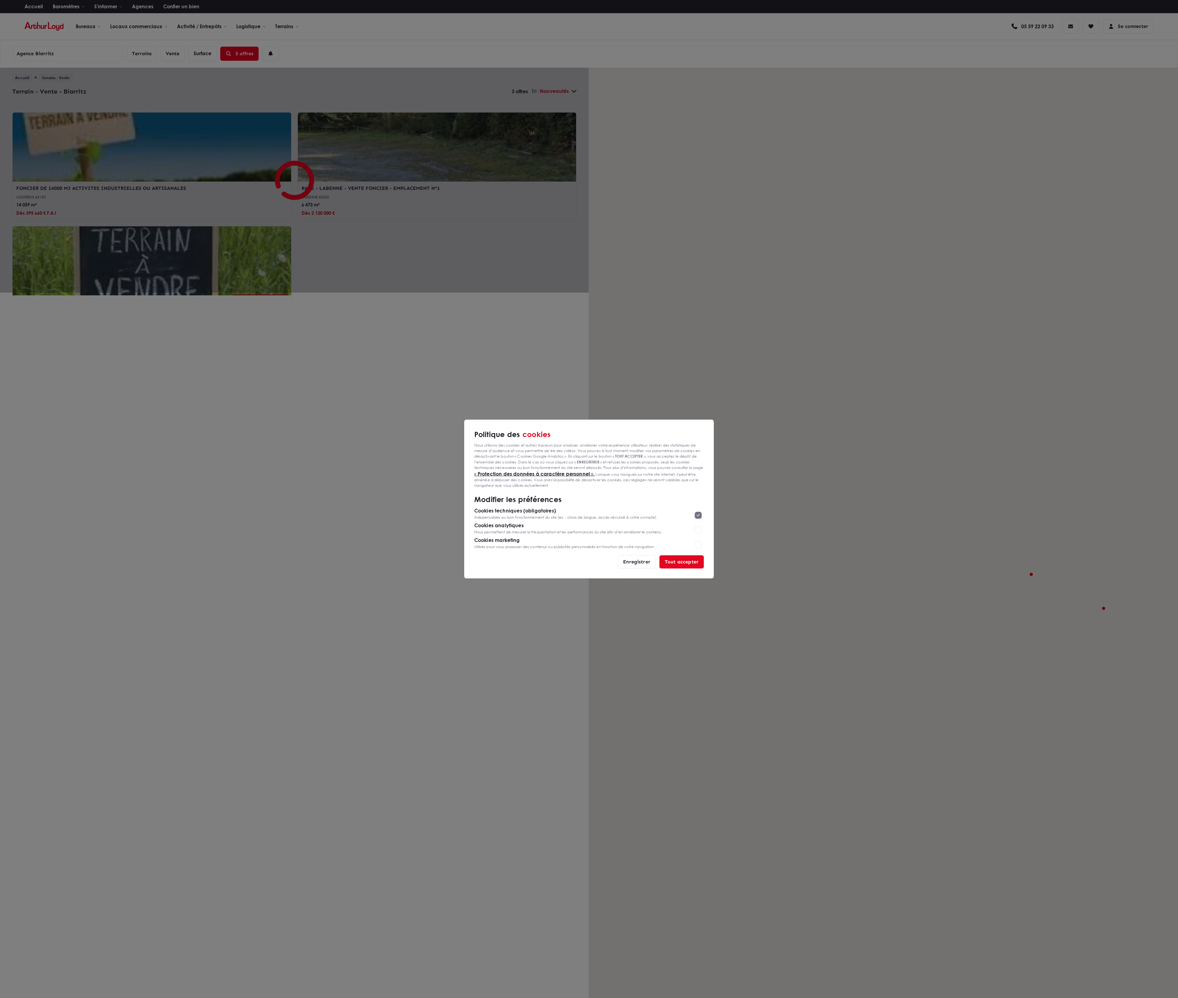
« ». (534, 473)
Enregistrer (636, 562)
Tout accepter (682, 562)
